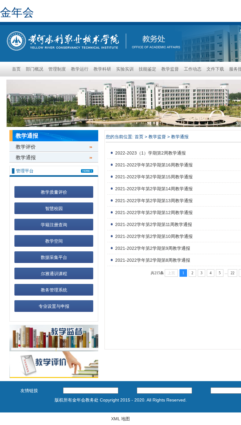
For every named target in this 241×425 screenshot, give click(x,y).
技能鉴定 (147, 68)
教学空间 (54, 241)
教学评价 (26, 147)
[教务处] (93, 40)
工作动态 (192, 68)
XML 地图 (120, 418)
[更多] (87, 171)
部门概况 (34, 68)
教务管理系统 (54, 289)
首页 (16, 68)
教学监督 (170, 68)
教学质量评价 (54, 192)
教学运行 (79, 68)
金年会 (17, 12)
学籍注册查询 (54, 224)
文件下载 (215, 68)
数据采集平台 (54, 257)
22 (232, 273)
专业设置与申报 (54, 306)
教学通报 (26, 157)
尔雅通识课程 (54, 273)
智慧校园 (54, 208)
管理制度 (57, 68)
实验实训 (125, 68)
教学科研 (102, 68)
